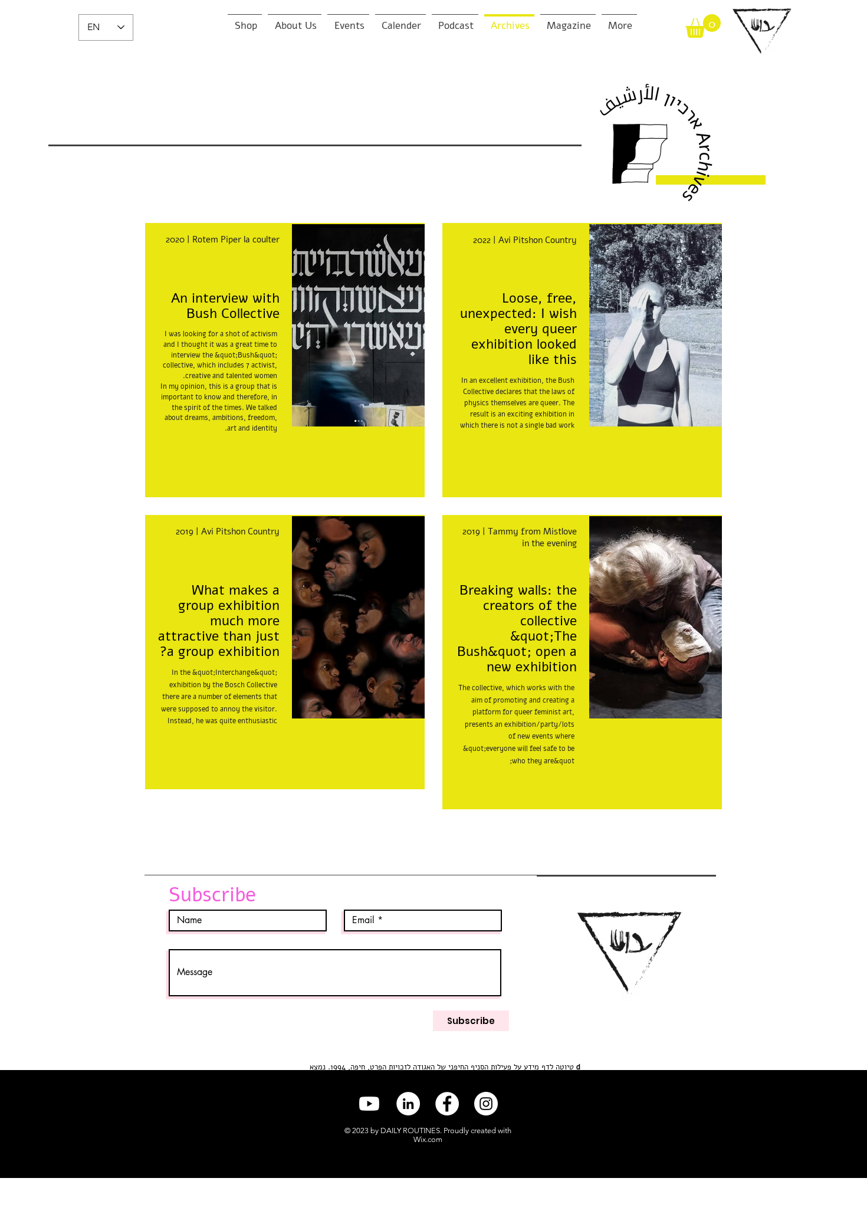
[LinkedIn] (408, 1103)
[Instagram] (486, 1103)
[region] (582, 360)
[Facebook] (447, 1103)
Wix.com (427, 1139)
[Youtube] (369, 1103)
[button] (703, 26)
